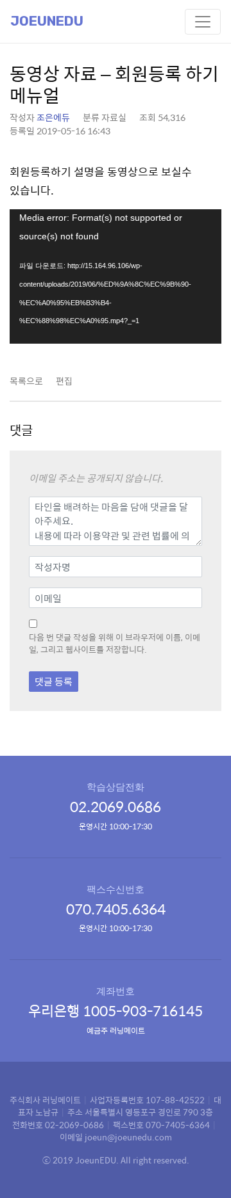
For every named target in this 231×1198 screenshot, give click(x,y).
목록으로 (26, 381)
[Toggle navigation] (203, 22)
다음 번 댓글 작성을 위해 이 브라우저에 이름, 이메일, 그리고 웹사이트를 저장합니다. (114, 643)
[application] (115, 276)
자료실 (113, 117)
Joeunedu (46, 21)
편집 (64, 381)
